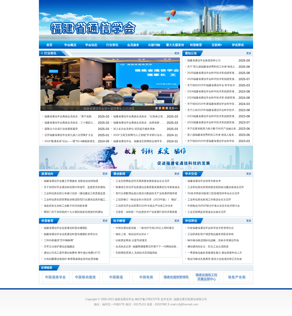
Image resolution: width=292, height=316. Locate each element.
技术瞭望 (119, 220)
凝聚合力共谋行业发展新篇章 (61, 128)
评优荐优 (238, 45)
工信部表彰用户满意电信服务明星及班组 (210, 234)
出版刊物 (154, 45)
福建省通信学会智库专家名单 (204, 180)
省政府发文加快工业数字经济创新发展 (65, 205)
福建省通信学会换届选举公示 (204, 60)
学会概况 (70, 45)
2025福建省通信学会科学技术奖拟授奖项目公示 (213, 79)
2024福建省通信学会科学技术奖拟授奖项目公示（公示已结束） (213, 91)
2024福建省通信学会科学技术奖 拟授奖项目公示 (213, 97)
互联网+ (217, 45)
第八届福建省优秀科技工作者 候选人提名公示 (213, 134)
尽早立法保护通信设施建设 (59, 246)
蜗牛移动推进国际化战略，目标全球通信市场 (213, 240)
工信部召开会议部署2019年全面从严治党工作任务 (144, 205)
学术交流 (191, 173)
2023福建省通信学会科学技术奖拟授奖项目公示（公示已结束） (213, 116)
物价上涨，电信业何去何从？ (132, 234)
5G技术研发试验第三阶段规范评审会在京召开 (213, 193)
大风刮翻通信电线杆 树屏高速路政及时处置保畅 (71, 258)
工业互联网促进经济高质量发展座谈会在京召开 (143, 180)
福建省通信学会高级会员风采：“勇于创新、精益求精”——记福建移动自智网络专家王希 (71, 116)
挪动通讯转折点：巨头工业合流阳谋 (208, 246)
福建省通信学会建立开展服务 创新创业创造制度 (71, 180)
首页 (49, 45)
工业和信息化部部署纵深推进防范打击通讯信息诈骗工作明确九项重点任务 (76, 199)
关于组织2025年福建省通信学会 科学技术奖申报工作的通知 (213, 85)
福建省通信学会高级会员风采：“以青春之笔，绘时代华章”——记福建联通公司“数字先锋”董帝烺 (140, 116)
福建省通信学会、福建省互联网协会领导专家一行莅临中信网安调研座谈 (140, 141)
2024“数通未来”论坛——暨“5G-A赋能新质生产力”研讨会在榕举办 (71, 141)
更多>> (173, 108)
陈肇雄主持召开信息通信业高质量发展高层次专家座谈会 (148, 187)
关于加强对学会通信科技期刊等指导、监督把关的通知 (74, 187)
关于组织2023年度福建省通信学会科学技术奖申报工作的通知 (213, 141)
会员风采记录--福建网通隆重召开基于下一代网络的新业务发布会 (148, 246)
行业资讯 (112, 45)
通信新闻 (119, 173)
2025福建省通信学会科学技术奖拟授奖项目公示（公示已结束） (213, 72)
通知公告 (191, 53)
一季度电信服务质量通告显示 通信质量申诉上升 (214, 252)
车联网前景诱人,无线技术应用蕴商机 (136, 252)
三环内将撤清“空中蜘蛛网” (59, 240)
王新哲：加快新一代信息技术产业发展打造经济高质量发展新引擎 (148, 211)
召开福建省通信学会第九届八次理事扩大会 (68, 135)
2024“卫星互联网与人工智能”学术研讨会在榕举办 (140, 135)
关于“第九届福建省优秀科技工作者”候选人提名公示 (213, 66)
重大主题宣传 (175, 45)
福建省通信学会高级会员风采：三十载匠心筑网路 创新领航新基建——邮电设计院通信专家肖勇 (71, 122)
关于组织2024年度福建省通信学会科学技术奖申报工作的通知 (213, 103)
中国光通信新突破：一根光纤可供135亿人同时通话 (145, 227)
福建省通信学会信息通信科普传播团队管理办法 (71, 234)
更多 (177, 53)
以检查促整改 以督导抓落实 (131, 240)
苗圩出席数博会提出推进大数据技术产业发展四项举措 (146, 193)
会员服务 (133, 45)
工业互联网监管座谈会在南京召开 (206, 211)
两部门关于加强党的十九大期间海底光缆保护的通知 (73, 211)
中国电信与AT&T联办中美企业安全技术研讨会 (213, 205)
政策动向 (47, 173)
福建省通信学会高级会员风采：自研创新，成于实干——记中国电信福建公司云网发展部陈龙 (140, 122)
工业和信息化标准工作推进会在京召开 (209, 199)
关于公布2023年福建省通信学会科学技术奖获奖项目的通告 (213, 110)
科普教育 (196, 45)
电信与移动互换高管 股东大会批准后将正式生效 (214, 258)
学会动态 (91, 45)
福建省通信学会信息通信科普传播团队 (65, 227)
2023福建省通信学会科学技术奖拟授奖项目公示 (213, 122)
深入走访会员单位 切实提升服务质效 (134, 128)
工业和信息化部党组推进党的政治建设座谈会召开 (215, 187)
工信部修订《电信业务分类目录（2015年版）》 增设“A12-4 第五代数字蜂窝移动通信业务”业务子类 (148, 199)
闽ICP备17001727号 (147, 299)
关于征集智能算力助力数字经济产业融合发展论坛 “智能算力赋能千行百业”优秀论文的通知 (213, 128)
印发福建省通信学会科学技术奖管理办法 (210, 227)
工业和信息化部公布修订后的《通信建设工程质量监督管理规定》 (76, 193)
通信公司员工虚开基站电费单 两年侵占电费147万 (72, 252)
